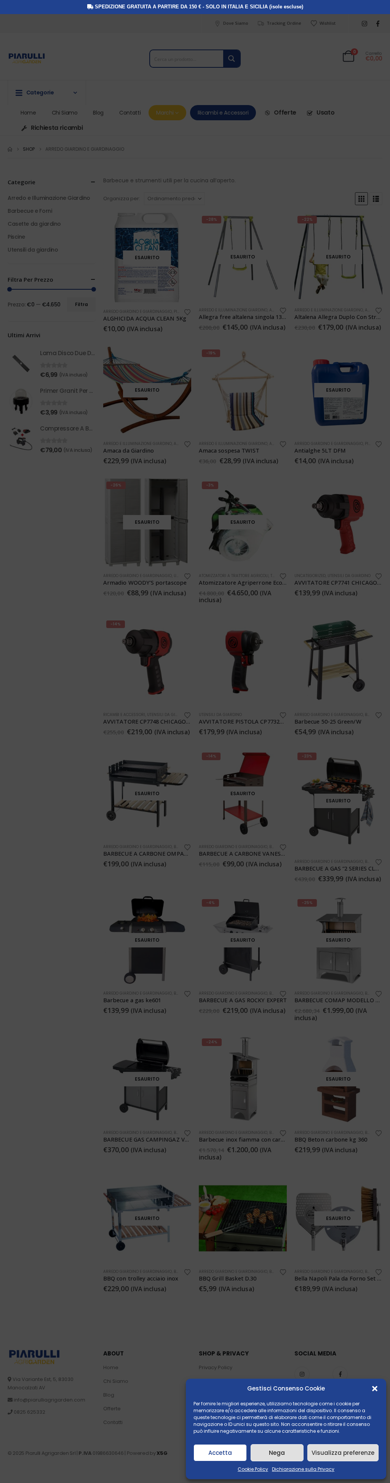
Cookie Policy (253, 1469)
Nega (277, 1453)
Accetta (220, 1453)
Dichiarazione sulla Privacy (303, 1469)
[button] (375, 1388)
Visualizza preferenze (343, 1453)
